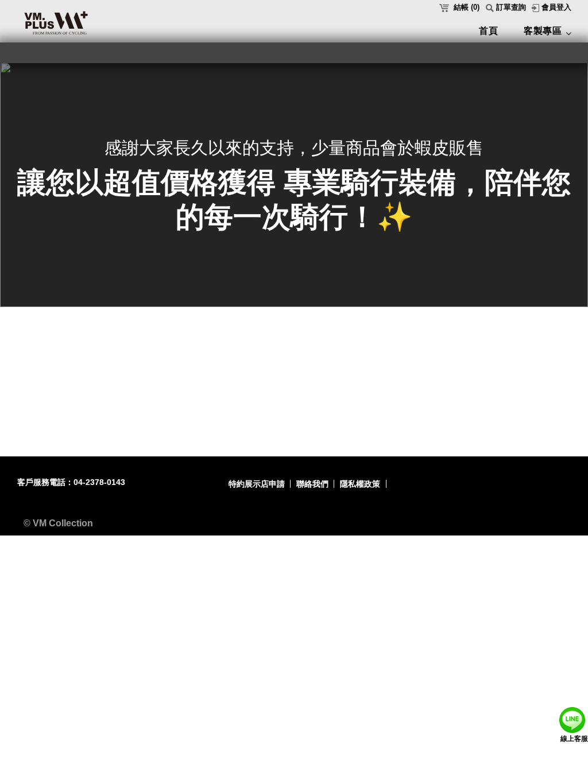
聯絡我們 (312, 484)
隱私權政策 (360, 484)
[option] (294, 184)
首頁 (488, 31)
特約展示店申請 (257, 484)
